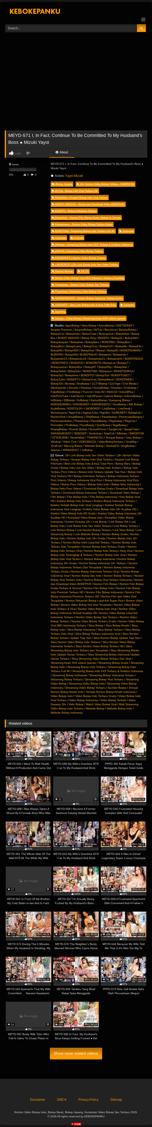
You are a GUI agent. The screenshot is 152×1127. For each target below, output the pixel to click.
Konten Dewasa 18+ (78, 521)
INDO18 (112, 391)
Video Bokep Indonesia (83, 700)
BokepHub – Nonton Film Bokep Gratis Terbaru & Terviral (88, 217)
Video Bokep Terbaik (113, 700)
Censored (128, 231)
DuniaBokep (101, 387)
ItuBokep (82, 400)
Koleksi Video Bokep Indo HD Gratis (73, 513)
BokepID (112, 350)
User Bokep (133, 437)
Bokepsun (105, 371)
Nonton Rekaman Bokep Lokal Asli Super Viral (95, 600)
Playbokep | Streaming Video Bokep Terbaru (80, 291)
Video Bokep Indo (62, 696)
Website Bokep (94, 445)
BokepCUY (106, 346)
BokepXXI (57, 383)
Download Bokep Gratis (98, 488)
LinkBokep (108, 408)
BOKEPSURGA (123, 371)
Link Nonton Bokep (62, 530)
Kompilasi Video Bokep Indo (85, 517)
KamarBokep (99, 400)
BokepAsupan (59, 342)
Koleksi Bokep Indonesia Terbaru (114, 501)
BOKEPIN (57, 354)
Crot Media (130, 383)
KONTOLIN (74, 408)
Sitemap (116, 1099)
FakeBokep (58, 391)
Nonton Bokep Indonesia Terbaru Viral (95, 571)
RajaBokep (119, 425)
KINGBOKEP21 (101, 404)
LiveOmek (124, 408)
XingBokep (128, 445)
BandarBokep (127, 329)
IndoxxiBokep (132, 396)
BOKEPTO (87, 375)
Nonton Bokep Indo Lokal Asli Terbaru (86, 542)
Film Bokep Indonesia (103, 496)
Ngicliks (105, 412)
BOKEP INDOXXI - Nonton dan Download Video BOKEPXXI (89, 204)
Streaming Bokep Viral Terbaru (104, 679)
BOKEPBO (108, 342)
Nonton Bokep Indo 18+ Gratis (86, 538)
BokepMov (75, 367)
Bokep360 (131, 338)
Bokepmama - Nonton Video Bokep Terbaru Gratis (83, 224)
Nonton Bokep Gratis (115, 534)
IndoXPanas (94, 396)
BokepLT (123, 362)
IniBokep (56, 400)
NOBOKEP (119, 412)
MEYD (84, 271)
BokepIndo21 (96, 358)
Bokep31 (117, 338)
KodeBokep (58, 408)
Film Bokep (58, 496)
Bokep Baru (123, 463)
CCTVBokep (99, 383)
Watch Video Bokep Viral (101, 704)
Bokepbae (76, 342)
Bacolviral (110, 329)
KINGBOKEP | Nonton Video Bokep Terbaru (80, 257)
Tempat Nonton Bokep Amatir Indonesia (111, 691)
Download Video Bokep (124, 492)
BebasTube (89, 333)
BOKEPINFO (60, 362)
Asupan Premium (61, 329)
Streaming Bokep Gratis (113, 662)
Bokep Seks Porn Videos (66, 488)
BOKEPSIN (90, 371)
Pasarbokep (109, 416)
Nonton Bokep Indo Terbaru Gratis (103, 546)
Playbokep (115, 421)
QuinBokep (103, 425)
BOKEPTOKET (120, 375)
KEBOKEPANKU (61, 404)
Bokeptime (71, 375)
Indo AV (99, 391)
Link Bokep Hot (118, 521)
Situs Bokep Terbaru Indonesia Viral (97, 633)
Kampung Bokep (119, 400)
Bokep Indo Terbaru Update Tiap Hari (102, 471)
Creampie (60, 237)
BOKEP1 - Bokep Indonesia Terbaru (75, 210)
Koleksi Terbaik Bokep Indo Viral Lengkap (77, 505)
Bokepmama (58, 367)
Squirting (60, 311)
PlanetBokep (99, 421)
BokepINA (71, 354)
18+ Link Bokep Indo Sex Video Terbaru (90, 455)
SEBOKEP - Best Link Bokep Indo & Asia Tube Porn (85, 304)
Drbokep (86, 387)
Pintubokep (82, 421)
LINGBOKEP (92, 408)
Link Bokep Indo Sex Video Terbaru (89, 525)
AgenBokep (72, 325)
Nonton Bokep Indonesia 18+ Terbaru (102, 563)
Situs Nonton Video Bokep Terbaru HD (100, 646)
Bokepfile (121, 346)
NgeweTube (90, 412)
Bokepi (100, 350)
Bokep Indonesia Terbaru (89, 476)
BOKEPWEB (124, 379)
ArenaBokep (106, 325)
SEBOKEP (80, 433)
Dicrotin (73, 387)
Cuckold (78, 237)
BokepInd (105, 354)
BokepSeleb (58, 371)
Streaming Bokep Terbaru (67, 679)
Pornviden (57, 425)
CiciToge (115, 383)
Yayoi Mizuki (74, 175)
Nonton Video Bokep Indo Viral (97, 608)
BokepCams (73, 346)
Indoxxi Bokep (113, 396)
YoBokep (87, 450)
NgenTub (75, 412)
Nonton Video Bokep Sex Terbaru (97, 617)
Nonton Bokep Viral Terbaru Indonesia (108, 579)
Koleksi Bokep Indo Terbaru (74, 501)
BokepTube (58, 379)
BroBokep (83, 383)
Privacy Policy (88, 1099)
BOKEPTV (73, 379)
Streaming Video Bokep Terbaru (85, 687)
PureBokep (87, 425)
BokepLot (109, 362)
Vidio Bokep (76, 704)
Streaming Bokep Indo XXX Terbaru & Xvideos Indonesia (107, 671)
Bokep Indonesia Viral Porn (85, 480)
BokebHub (122, 333)
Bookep (70, 383)
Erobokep (130, 387)
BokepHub (87, 350)
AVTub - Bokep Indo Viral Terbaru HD (76, 190)
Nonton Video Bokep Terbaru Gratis (93, 621)
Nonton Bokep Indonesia (99, 559)
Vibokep (56, 441)
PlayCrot (130, 421)
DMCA (61, 1099)
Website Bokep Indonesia (67, 712)
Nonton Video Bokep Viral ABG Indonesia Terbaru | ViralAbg (89, 277)
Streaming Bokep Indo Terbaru (86, 667)
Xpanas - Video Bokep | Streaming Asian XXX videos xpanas (90, 318)
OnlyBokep (92, 416)
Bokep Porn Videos (74, 484)
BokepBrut (57, 346)
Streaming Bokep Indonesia (69, 675)
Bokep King (89, 338)
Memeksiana (59, 412)
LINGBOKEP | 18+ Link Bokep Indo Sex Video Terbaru (86, 264)
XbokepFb (112, 445)
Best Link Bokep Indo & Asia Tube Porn (88, 463)
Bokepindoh (114, 358)
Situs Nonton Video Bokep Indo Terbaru (75, 642)
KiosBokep (119, 404)
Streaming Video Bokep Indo (87, 683)
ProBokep (72, 425)
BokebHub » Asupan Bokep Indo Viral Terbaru (81, 197)
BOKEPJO (77, 362)
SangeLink (115, 429)
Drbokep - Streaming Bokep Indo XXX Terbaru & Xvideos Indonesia (93, 244)
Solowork (129, 304)
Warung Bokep (73, 445)
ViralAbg (131, 441)
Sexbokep (95, 433)
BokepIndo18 (77, 358)
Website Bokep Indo (119, 708)
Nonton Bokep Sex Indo (86, 575)
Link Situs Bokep (123, 530)
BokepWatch (106, 379)
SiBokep (122, 433)
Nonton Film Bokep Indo (99, 588)
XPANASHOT (71, 450)
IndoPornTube (59, 396)
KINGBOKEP (81, 404)
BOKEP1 (103, 338)
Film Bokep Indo (77, 496)
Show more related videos (76, 1053)
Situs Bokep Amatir (117, 625)
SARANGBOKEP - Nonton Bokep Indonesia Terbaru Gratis (89, 298)
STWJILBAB (59, 437)
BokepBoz (123, 342)
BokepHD (57, 350)
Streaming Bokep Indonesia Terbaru (111, 675)
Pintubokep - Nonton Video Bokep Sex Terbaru (81, 284)
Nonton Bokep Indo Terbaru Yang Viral (108, 550)
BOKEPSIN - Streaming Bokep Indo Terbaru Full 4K (85, 231)
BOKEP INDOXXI (68, 338)
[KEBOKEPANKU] (76, 11)
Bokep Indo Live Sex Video (77, 467)
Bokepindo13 (59, 358)
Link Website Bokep (87, 534)
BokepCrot (90, 346)
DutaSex (116, 387)
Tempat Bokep (115, 437)
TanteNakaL (77, 437)
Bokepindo (119, 354)
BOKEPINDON (134, 358)
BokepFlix (135, 346)
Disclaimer (37, 1099)
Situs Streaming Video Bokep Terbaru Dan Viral (101, 658)
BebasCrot (57, 333)
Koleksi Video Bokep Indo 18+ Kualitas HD (109, 509)
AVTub (98, 329)
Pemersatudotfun (61, 421)
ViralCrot (56, 445)
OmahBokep (75, 416)
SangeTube (131, 429)
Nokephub (134, 412)
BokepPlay (105, 367)
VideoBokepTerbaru (111, 441)
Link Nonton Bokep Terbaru (94, 530)
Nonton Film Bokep (105, 584)
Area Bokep (89, 325)
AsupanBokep (83, 329)
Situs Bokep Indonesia (81, 629)
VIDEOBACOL (87, 441)
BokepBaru (92, 342)
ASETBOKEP (124, 325)
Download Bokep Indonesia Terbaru (85, 492)
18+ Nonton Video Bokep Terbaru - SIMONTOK (107, 184)
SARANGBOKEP (61, 433)
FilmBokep (74, 391)
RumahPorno (97, 429)
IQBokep (69, 400)
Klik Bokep (135, 404)
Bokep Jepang (64, 184)
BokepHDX (72, 350)
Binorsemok (106, 333)
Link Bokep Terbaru (126, 525)
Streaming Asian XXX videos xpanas (73, 662)
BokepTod (102, 375)
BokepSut (57, 375)
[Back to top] (139, 1115)
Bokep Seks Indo (98, 484)
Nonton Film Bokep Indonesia (104, 592)
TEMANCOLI (95, 437)
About (63, 152)
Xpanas (55, 450)
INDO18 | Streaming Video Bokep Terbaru (79, 251)
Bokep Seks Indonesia (125, 484)
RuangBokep (59, 429)
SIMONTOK (136, 433)
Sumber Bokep (117, 687)
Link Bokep (100, 521)
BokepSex (74, 371)
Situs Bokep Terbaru (110, 629)
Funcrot (88, 391)
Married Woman (64, 271)
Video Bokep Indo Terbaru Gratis (95, 696)
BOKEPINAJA (88, 354)
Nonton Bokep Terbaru (118, 575)
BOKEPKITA (93, 362)
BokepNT (90, 367)
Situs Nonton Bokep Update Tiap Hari (116, 637)
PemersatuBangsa (130, 416)
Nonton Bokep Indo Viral (110, 554)
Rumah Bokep (78, 429)
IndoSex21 (77, 396)
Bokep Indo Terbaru (109, 467)
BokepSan (120, 367)
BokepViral (89, 379)
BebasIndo (73, 333)
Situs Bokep (95, 625)
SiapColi (109, 433)
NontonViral (58, 416)
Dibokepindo (58, 387)
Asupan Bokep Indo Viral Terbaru (92, 459)
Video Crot (69, 441)
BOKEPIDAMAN (130, 350)
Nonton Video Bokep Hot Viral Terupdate (86, 604)
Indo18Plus (126, 391)
